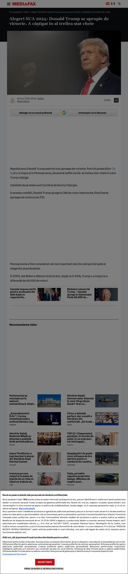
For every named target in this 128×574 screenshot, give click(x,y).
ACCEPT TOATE (45, 562)
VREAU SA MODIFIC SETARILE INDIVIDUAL (44, 568)
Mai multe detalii (27, 508)
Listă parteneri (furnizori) (14, 554)
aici (38, 523)
